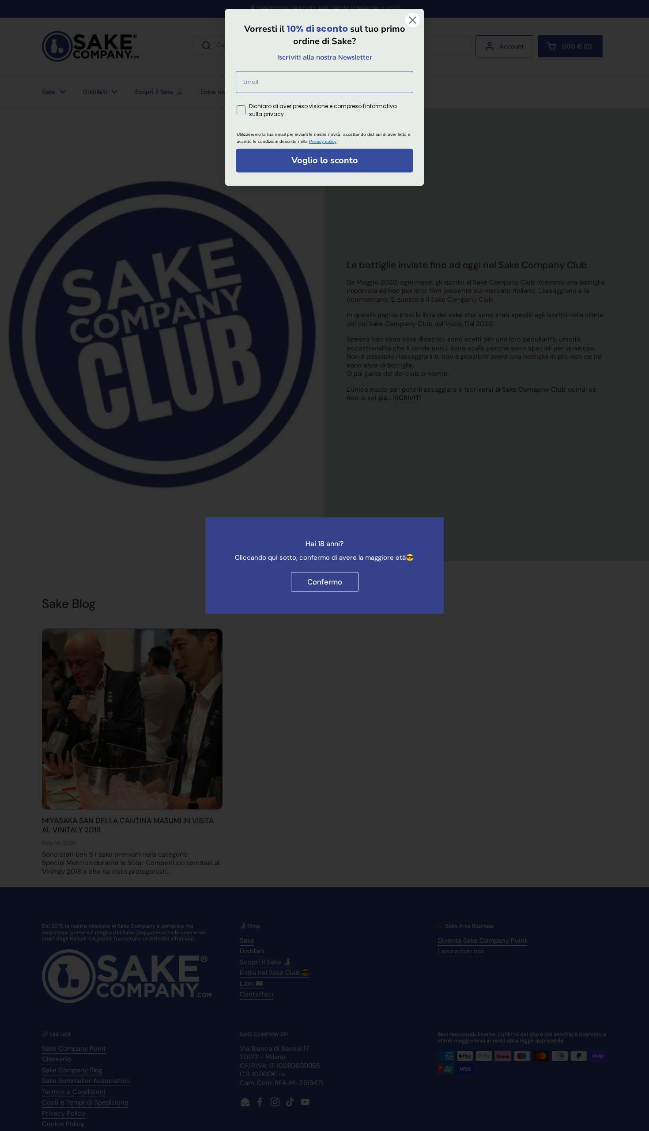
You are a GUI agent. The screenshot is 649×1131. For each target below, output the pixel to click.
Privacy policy (322, 141)
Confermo (324, 581)
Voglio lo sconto (324, 160)
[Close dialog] (412, 20)
